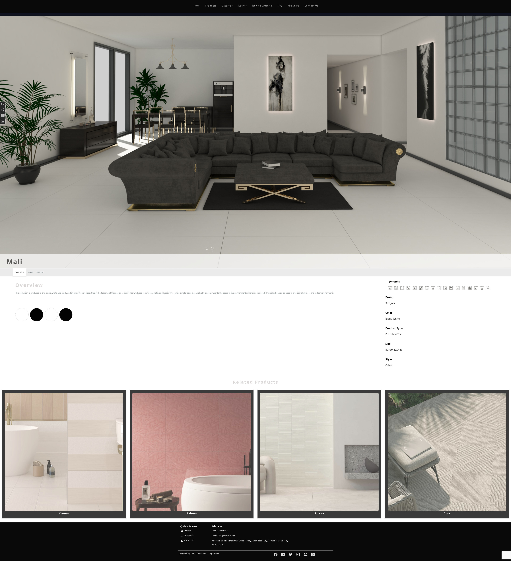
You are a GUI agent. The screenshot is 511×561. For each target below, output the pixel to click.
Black (388, 318)
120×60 (398, 349)
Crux (447, 513)
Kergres (390, 303)
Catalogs (227, 5)
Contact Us (311, 5)
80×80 (389, 349)
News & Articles (262, 5)
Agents (242, 5)
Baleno (191, 513)
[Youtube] (283, 554)
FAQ (279, 5)
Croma (64, 513)
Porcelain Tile (393, 334)
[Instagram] (298, 554)
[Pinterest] (305, 554)
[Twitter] (290, 554)
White (396, 318)
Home (196, 5)
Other (388, 365)
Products (211, 5)
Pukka (319, 513)
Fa (2, 104)
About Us (293, 5)
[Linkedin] (313, 554)
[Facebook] (275, 554)
